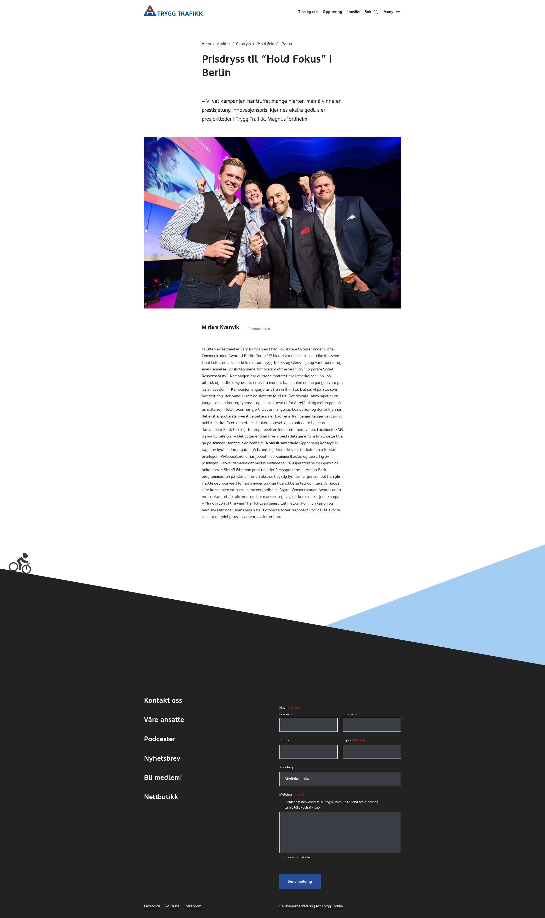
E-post (354, 740)
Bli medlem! (163, 778)
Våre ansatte (164, 720)
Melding (291, 794)
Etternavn (350, 714)
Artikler (223, 44)
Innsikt (353, 12)
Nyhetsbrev (162, 758)
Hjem (206, 44)
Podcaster (159, 739)
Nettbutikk (161, 797)
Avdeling (286, 767)
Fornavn (285, 714)
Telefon (285, 740)
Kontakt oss (163, 700)
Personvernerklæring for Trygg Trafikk (311, 906)
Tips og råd (308, 12)
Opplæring (332, 12)
